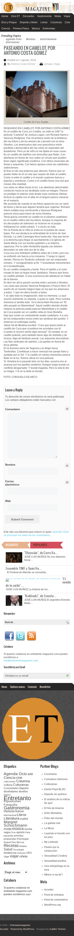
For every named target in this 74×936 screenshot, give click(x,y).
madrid (24, 818)
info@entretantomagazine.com (21, 660)
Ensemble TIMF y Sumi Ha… (24, 568)
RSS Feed (31, 636)
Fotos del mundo (53, 818)
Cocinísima (50, 774)
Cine (67, 22)
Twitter (20, 636)
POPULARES (40, 545)
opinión (20, 832)
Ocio (13, 832)
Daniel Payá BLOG (54, 789)
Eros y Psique (9, 22)
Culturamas (21, 784)
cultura (8, 784)
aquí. (28, 894)
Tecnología (18, 849)
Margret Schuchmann (15, 823)
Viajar (67, 16)
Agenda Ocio (13, 39)
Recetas (30, 39)
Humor (19, 811)
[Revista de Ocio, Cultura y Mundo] (37, 7)
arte (30, 774)
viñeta (23, 856)
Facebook (9, 636)
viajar (14, 856)
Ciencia (5, 28)
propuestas (10, 838)
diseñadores (11, 791)
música (18, 829)
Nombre (10, 464)
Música (36, 28)
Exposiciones (12, 801)
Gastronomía (44, 16)
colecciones (10, 781)
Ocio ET (15, 16)
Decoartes (28, 16)
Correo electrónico (11, 483)
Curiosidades (11, 788)
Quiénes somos (17, 687)
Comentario (11, 408)
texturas (21, 853)
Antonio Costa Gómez (23, 64)
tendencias (10, 852)
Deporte (24, 788)
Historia (9, 811)
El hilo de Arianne (54, 808)
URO (29, 852)
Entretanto (12, 42)
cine (19, 778)
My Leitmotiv (51, 842)
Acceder (48, 889)
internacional (10, 815)
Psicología (23, 838)
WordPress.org (52, 904)
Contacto (32, 687)
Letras (43, 22)
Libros (21, 815)
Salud (8, 849)
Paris (27, 832)
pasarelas (9, 835)
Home (4, 16)
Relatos (23, 846)
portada (48, 64)
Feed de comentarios (56, 899)
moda (7, 829)
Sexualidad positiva (55, 860)
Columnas (56, 22)
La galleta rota (52, 823)
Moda (57, 16)
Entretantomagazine (19, 925)
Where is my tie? (53, 874)
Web (8, 501)
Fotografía (10, 804)
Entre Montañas (53, 813)
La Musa (49, 828)
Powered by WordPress (22, 929)
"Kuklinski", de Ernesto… (40, 595)
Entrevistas (49, 28)
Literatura (11, 818)
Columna (23, 781)
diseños (23, 791)
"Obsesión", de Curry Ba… (41, 552)
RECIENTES (12, 545)
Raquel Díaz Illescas (14, 842)
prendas (18, 835)
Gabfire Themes (58, 929)
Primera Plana (21, 28)
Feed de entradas (54, 894)
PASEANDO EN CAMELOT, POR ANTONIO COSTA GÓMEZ (29, 50)
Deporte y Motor (29, 22)
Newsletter (45, 687)
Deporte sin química (55, 794)
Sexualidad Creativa (55, 855)
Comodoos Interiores (56, 779)
